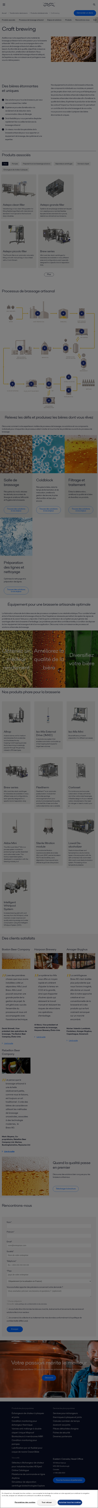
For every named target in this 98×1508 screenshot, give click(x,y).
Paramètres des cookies (25, 1502)
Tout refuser (47, 1502)
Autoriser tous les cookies (70, 1502)
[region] (49, 1499)
